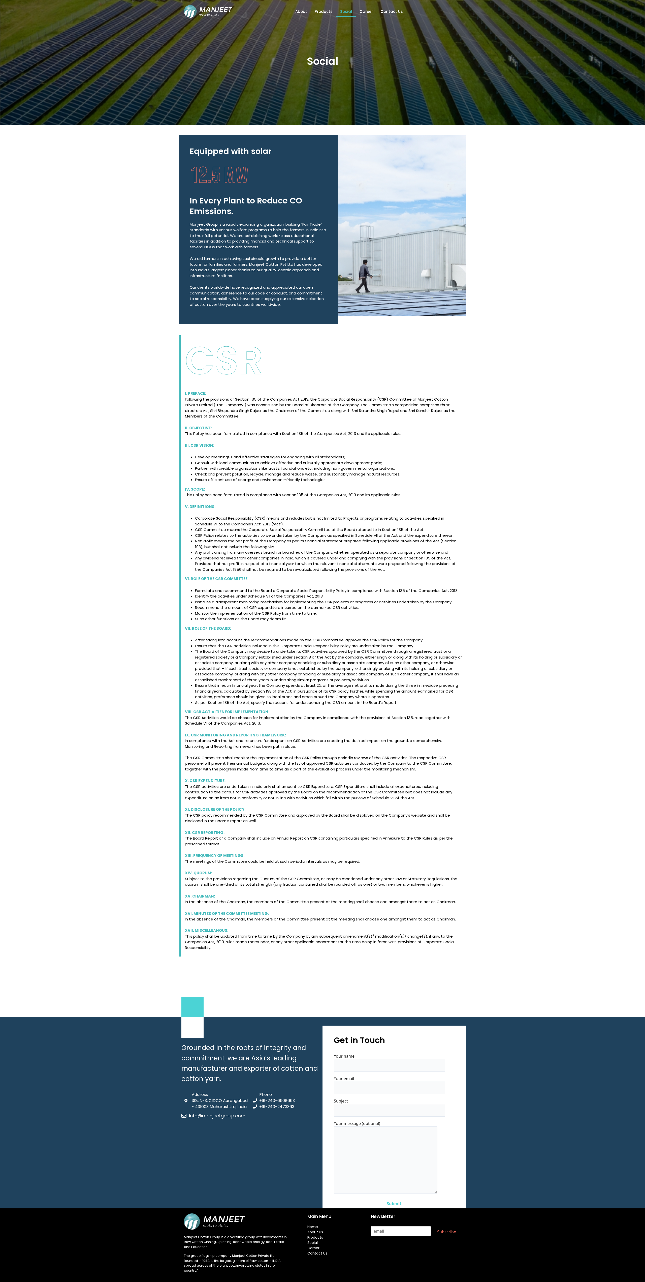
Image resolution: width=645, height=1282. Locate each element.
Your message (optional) (357, 1123)
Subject (341, 1101)
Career (366, 11)
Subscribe (446, 1232)
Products (324, 11)
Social (346, 11)
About (301, 11)
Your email (344, 1078)
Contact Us (391, 11)
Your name (344, 1056)
